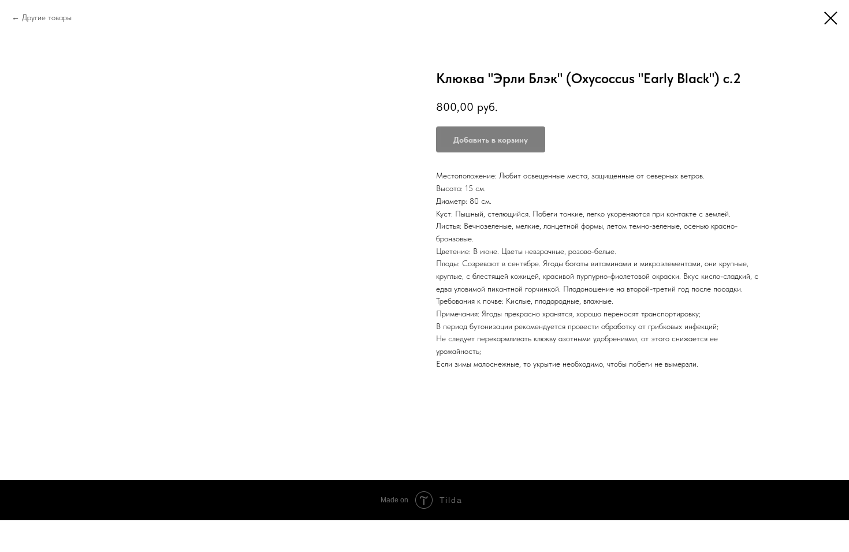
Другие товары (47, 17)
